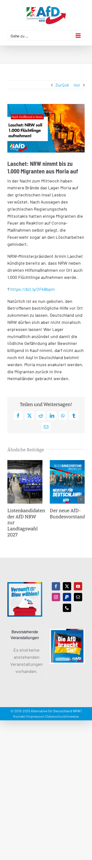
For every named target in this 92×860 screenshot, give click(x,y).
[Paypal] (67, 597)
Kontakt (19, 716)
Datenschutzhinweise (62, 716)
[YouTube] (78, 586)
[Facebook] (56, 586)
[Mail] (78, 597)
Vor (77, 85)
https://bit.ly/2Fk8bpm (32, 289)
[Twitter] (67, 586)
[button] (11, 499)
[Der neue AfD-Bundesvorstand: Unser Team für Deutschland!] (67, 462)
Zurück (62, 85)
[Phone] (67, 608)
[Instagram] (56, 597)
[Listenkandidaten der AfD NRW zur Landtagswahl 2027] (24, 462)
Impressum (35, 716)
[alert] (24, 660)
